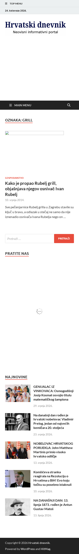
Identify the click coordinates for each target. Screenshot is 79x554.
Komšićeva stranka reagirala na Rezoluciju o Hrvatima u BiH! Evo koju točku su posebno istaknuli (52, 478)
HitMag (45, 549)
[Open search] (69, 105)
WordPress (28, 549)
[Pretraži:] (39, 238)
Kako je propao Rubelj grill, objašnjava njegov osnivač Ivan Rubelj (34, 189)
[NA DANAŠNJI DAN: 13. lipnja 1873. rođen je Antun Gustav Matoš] (17, 501)
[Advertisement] (39, 72)
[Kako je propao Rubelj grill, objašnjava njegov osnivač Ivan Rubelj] (39, 152)
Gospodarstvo (14, 178)
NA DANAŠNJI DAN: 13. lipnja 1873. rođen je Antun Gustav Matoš (52, 504)
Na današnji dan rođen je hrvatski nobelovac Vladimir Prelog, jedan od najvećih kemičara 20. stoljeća (53, 421)
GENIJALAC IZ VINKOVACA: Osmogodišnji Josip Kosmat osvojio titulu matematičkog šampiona (53, 393)
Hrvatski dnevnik (39, 542)
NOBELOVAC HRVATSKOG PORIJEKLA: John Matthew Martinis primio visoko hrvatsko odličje (53, 449)
